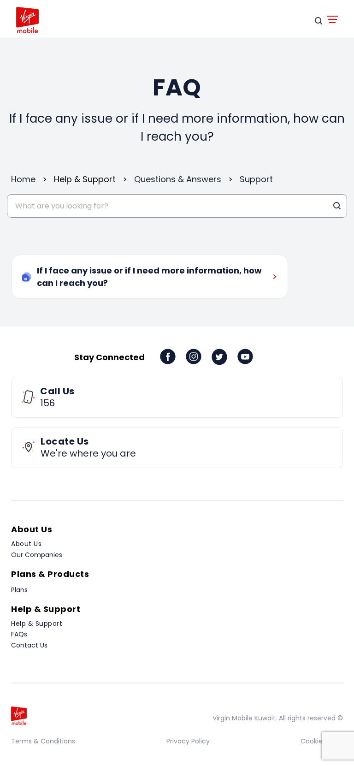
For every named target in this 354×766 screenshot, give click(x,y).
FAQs (19, 634)
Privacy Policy (188, 741)
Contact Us (29, 645)
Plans (19, 589)
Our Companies (36, 554)
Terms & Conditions (43, 741)
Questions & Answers (177, 179)
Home (23, 179)
